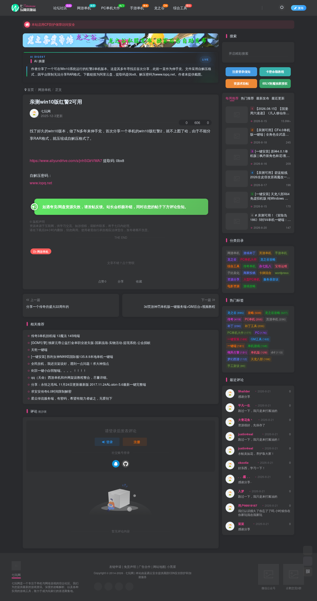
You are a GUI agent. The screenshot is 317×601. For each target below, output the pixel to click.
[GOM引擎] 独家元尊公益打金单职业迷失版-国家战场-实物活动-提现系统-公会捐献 (90, 342)
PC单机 (253, 319)
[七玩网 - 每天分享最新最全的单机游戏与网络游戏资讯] (16, 565)
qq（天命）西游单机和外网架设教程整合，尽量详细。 (70, 377)
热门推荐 (247, 98)
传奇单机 (249, 266)
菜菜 (241, 524)
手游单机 (281, 253)
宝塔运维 (281, 266)
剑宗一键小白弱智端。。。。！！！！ (58, 370)
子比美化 (233, 272)
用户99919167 (247, 505)
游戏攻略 (249, 286)
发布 (301, 8)
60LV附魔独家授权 (275, 83)
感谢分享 (244, 397)
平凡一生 (244, 405)
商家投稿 (249, 272)
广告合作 (145, 566)
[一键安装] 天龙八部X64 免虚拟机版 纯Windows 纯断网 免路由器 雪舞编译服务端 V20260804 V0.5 (270, 200)
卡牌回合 (265, 272)
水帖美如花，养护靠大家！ (256, 454)
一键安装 (237, 339)
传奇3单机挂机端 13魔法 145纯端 (55, 335)
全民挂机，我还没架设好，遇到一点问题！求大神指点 (70, 363)
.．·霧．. (244, 477)
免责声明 (130, 566)
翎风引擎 (237, 352)
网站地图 (159, 566)
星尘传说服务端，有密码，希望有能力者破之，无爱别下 (71, 398)
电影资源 (233, 286)
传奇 (234, 319)
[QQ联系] (108, 586)
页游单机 (265, 253)
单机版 (259, 352)
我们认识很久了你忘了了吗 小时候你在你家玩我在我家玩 (264, 513)
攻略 (254, 312)
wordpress (282, 272)
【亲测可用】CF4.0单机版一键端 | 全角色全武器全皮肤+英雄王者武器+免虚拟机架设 (270, 136)
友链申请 (115, 566)
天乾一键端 (39, 349)
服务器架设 (270, 279)
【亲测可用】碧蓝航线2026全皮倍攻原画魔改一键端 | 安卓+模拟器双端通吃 (270, 177)
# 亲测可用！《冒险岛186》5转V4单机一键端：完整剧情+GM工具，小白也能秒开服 (270, 222)
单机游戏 (257, 345)
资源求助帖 (241, 83)
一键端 (235, 345)
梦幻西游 (237, 359)
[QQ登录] (116, 463)
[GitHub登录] (125, 463)
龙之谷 (231, 259)
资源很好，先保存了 (251, 425)
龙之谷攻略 (267, 259)
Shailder (244, 391)
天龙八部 (260, 359)
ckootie (243, 463)
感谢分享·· (245, 482)
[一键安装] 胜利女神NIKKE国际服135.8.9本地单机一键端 (72, 356)
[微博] (119, 586)
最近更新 (278, 98)
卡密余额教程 (275, 71)
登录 (109, 441)
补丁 (234, 326)
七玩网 (46, 111)
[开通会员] (307, 561)
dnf (277, 352)
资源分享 (233, 279)
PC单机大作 (248, 259)
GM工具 (260, 339)
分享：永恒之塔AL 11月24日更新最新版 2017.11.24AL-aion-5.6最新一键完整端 (88, 384)
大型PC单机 (251, 279)
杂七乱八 (265, 266)
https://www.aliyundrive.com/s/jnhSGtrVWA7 (66, 160)
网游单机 (44, 89)
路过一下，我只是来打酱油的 (257, 411)
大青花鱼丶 (245, 420)
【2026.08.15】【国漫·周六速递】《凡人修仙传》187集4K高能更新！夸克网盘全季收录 (269, 115)
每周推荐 (232, 98)
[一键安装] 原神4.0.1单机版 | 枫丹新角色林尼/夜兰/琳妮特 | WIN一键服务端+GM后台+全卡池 (270, 158)
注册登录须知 (241, 71)
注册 (137, 441)
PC (261, 332)
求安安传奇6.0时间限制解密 (51, 391)
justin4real (245, 434)
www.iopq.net (41, 182)
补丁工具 (254, 326)
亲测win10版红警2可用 (56, 101)
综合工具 (233, 266)
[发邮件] (129, 586)
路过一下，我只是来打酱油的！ (259, 440)
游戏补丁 (249, 253)
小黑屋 (171, 566)
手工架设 (236, 365)
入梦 (241, 491)
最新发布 (262, 98)
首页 (30, 89)
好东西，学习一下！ (251, 468)
